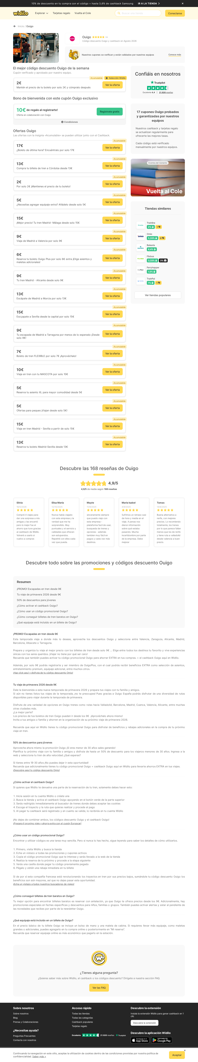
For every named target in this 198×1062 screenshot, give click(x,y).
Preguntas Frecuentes (24, 1036)
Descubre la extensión (144, 1023)
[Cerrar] (183, 3)
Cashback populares (82, 1022)
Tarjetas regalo (79, 1026)
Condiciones (71, 122)
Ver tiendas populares (158, 295)
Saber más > (39, 1056)
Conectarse (175, 13)
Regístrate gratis (109, 111)
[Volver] (14, 26)
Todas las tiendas (81, 1013)
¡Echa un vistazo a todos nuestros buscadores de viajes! (43, 884)
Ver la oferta (112, 84)
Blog (15, 1017)
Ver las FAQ (99, 987)
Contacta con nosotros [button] (24, 1040)
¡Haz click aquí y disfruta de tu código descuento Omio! (43, 672)
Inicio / (22, 26)
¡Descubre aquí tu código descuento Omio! (36, 770)
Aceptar (177, 1055)
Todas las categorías (82, 1017)
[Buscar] (119, 13)
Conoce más (174, 54)
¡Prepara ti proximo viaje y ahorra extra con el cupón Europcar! (47, 823)
